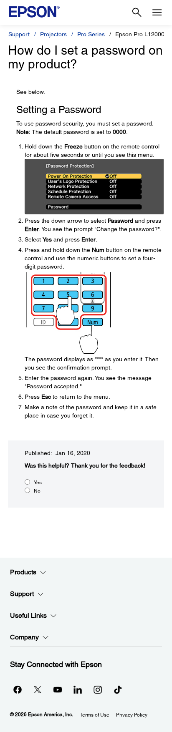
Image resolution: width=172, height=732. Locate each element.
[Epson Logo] (34, 11)
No (37, 491)
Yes (38, 482)
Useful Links (28, 615)
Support (19, 34)
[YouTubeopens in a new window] (57, 689)
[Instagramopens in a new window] (97, 689)
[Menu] (157, 12)
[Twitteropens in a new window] (37, 689)
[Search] (137, 12)
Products (23, 572)
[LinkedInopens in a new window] (77, 689)
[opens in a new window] (117, 689)
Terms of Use (94, 715)
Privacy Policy (131, 715)
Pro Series (91, 34)
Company (24, 637)
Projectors (53, 34)
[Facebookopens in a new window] (17, 689)
